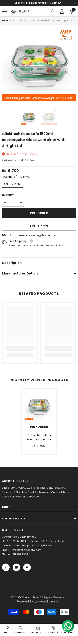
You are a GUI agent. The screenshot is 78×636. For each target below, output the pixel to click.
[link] (20, 348)
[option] (39, 64)
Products (17, 20)
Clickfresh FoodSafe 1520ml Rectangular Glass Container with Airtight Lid (39, 437)
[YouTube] (27, 567)
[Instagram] (16, 567)
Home (5, 20)
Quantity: (8, 195)
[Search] (53, 11)
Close (74, 3)
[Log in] (62, 11)
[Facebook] (6, 567)
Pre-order (39, 213)
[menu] (4, 11)
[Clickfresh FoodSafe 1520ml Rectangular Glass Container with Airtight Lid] (39, 406)
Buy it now (39, 226)
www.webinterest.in (47, 601)
